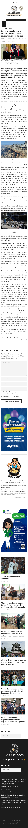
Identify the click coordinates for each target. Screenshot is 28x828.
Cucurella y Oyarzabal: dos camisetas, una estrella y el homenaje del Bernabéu (12, 691)
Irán (9, 41)
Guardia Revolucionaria (15, 40)
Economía (10, 820)
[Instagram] (16, 2)
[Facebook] (11, 2)
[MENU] (4, 24)
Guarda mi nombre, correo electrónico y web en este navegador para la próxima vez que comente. (13, 394)
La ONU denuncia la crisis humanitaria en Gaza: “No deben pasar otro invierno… (12, 633)
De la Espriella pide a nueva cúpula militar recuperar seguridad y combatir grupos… (13, 719)
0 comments (24, 339)
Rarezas (9, 823)
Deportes (5, 822)
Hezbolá (4, 41)
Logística (14, 823)
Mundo (10, 28)
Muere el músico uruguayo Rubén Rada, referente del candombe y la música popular (13, 605)
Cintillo (4, 28)
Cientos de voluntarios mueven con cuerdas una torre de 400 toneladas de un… (13, 662)
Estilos (4, 823)
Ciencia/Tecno (11, 822)
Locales (16, 820)
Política (4, 820)
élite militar (4, 40)
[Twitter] (14, 2)
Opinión (18, 822)
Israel (13, 41)
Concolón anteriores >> (21, 497)
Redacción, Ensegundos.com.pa (9, 38)
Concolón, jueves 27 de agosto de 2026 (12, 490)
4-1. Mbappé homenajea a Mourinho (11, 577)
